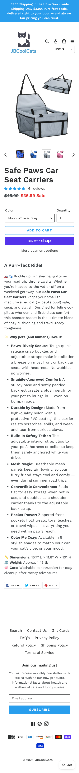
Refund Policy (23, 645)
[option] (20, 154)
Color (9, 210)
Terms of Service (39, 652)
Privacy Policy (47, 638)
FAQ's (25, 638)
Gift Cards (61, 630)
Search (16, 630)
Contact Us (37, 630)
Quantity (63, 210)
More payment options (39, 250)
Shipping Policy (54, 645)
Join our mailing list (39, 665)
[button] (24, 189)
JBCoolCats (44, 760)
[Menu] (72, 41)
